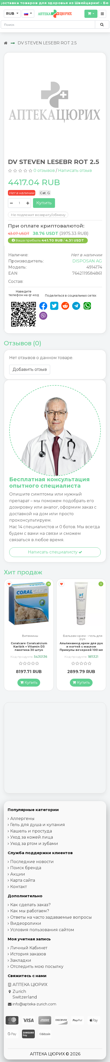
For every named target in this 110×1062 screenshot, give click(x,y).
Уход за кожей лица (31, 837)
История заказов (28, 954)
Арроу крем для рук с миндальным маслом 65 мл (81, 644)
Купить (44, 202)
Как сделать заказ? (30, 904)
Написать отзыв (75, 170)
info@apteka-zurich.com (34, 1004)
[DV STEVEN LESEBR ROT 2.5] (55, 103)
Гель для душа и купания (37, 824)
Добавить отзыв (30, 369)
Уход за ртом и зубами (34, 843)
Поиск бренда (25, 867)
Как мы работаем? (29, 910)
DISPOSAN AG (87, 261)
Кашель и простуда (31, 831)
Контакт (18, 886)
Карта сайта (22, 880)
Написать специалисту (53, 552)
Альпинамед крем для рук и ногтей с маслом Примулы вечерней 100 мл (28, 646)
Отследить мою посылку (36, 966)
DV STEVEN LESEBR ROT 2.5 (47, 43)
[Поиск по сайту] (102, 24)
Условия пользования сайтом (42, 929)
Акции (17, 874)
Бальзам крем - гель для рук (30, 637)
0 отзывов (44, 170)
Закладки (20, 960)
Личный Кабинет (28, 947)
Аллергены (22, 818)
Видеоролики (25, 923)
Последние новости (32, 861)
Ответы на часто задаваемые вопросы (51, 917)
